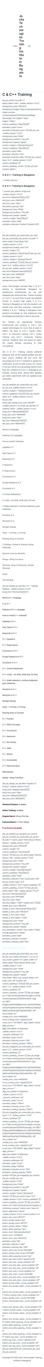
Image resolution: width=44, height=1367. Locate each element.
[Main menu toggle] (29, 46)
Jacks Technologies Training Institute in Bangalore (21, 46)
